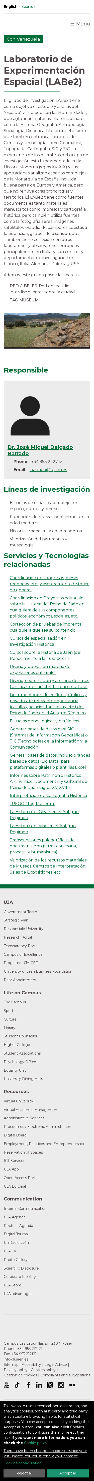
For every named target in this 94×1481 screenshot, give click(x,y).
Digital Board (15, 1135)
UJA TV (10, 1251)
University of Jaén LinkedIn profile (39, 1385)
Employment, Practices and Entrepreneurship (44, 1143)
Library (9, 1028)
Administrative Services (24, 1118)
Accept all (67, 1473)
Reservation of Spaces (23, 1152)
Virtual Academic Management (31, 1109)
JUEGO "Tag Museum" (32, 803)
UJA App (11, 1169)
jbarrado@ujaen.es (48, 469)
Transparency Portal (21, 946)
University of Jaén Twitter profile (50, 1385)
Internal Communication (25, 1208)
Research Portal (18, 937)
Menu (80, 24)
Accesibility (31, 1364)
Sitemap (11, 1364)
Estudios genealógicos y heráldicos (44, 721)
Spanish (28, 6)
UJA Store (12, 1285)
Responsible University (23, 929)
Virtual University (18, 1101)
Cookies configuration (23, 1463)
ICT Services (14, 1160)
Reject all (24, 1473)
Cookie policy (35, 1443)
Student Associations (22, 1053)
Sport (8, 1010)
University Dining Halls (23, 1078)
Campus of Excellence (23, 954)
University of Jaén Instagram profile (61, 1385)
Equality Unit (15, 1070)
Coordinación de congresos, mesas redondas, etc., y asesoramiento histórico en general (49, 583)
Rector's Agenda (18, 1225)
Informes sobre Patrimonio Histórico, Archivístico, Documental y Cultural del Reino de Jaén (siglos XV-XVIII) (49, 781)
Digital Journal (16, 1234)
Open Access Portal (21, 1178)
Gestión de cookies (20, 1375)
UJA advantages (18, 1293)
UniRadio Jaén (16, 1242)
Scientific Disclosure (21, 1268)
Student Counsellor (20, 1036)
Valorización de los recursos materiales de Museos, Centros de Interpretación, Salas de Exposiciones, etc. (48, 866)
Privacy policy (16, 1370)
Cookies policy (43, 1370)
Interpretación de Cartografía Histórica (48, 795)
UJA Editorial (15, 1186)
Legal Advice (55, 1364)
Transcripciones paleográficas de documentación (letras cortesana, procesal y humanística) (43, 846)
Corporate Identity (20, 1276)
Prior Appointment (20, 980)
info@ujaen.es (16, 1359)
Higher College (17, 1044)
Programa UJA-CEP (21, 963)
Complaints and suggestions (65, 1375)
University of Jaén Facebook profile (28, 1385)
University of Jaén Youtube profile (6, 1385)
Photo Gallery (16, 1259)
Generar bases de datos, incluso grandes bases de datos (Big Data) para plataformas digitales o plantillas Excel (50, 761)
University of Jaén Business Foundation (38, 971)
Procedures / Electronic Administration (37, 1126)
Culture (10, 1019)
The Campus (15, 1002)
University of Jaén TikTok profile (17, 1385)
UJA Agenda (15, 1217)
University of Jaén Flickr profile (72, 1385)
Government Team (20, 912)
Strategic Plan (16, 920)
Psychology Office (20, 1062)
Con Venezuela (23, 39)
